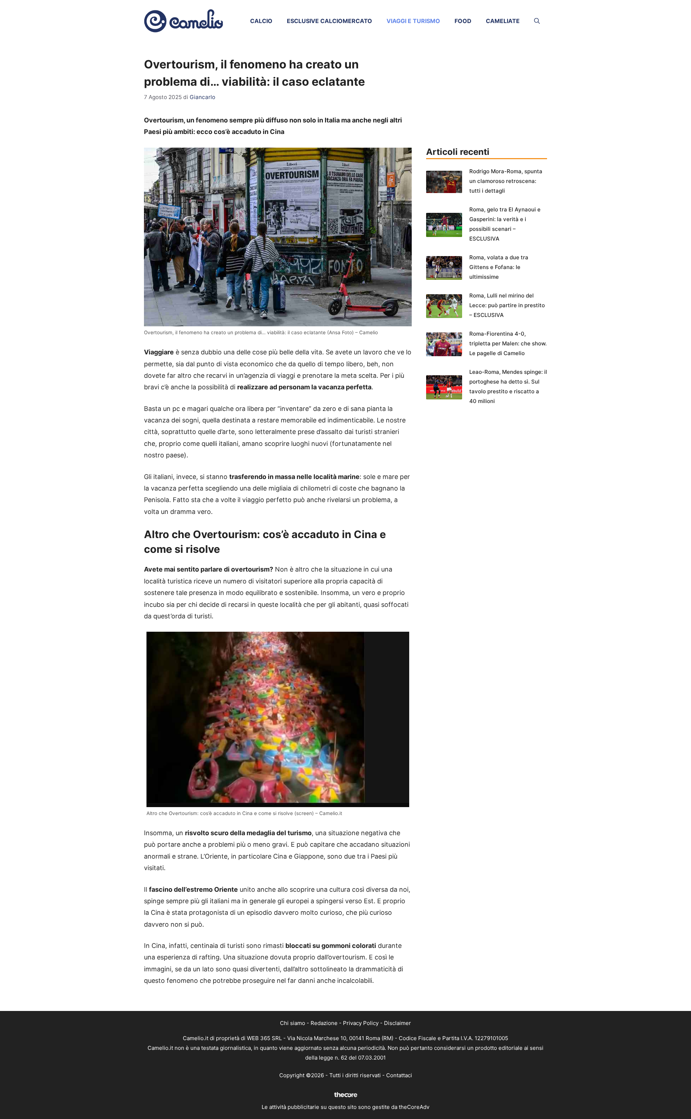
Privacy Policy (361, 1023)
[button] (537, 21)
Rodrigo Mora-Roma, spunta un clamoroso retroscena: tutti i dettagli (505, 181)
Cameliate (503, 20)
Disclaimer (397, 1023)
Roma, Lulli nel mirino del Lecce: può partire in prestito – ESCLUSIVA (507, 305)
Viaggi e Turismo (413, 20)
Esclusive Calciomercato (329, 20)
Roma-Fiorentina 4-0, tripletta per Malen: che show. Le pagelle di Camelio (508, 343)
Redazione (324, 1023)
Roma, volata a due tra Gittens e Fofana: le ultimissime (498, 267)
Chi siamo (292, 1023)
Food (463, 20)
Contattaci (399, 1075)
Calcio (261, 20)
